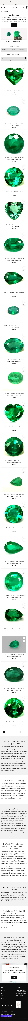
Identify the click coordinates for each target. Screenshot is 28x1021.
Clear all (23, 58)
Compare (13, 50)
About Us (3, 990)
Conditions (24, 1018)
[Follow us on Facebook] (2, 1005)
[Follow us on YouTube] (11, 1005)
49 (21, 732)
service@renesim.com (21, 993)
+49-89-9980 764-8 (8, 3)
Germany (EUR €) (5, 1011)
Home (2, 11)
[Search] (4, 7)
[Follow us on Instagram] (5, 1005)
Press (2, 992)
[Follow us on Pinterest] (8, 1005)
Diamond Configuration (14, 41)
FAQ (2, 995)
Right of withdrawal (17, 1018)
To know (3, 997)
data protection (8, 1018)
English (12, 1011)
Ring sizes (3, 998)
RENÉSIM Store (19, 995)
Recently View (22, 50)
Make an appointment (14, 1)
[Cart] (26, 8)
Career (2, 993)
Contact (22, 3)
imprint (2, 1018)
